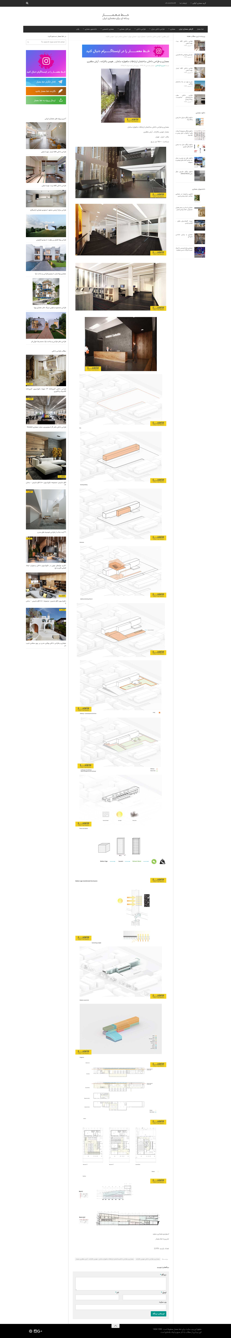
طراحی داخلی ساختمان (153, 36)
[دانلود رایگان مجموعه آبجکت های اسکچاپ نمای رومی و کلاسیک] (199, 135)
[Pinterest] (30, 1331)
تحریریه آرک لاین (160, 65)
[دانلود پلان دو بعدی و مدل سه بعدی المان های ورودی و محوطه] (199, 162)
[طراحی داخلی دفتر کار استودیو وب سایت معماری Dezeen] (46, 410)
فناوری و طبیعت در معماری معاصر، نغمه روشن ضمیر (184, 195)
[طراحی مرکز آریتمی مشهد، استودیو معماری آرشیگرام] (46, 198)
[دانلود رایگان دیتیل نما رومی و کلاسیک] (199, 121)
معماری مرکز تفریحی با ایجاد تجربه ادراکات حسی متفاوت (184, 249)
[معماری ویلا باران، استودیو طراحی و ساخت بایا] (46, 257)
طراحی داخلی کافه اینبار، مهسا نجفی (53, 151)
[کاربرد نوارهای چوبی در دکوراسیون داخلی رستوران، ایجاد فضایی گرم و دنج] (46, 550)
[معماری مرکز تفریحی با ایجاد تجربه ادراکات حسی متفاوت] (199, 252)
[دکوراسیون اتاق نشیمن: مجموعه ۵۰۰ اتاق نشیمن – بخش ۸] (46, 585)
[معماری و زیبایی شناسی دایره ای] (199, 238)
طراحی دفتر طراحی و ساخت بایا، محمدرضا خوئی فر (48, 341)
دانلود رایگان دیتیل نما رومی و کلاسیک (184, 118)
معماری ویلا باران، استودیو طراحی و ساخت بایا (50, 273)
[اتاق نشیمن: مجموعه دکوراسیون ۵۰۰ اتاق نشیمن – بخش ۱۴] (46, 456)
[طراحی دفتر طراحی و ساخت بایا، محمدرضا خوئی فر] (46, 325)
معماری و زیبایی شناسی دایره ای (184, 235)
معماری (172, 29)
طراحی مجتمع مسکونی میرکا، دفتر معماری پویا (50, 307)
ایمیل (163, 1292)
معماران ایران (141, 36)
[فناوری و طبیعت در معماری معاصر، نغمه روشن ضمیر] (199, 198)
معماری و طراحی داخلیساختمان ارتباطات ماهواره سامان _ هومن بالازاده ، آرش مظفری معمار (105, 1259)
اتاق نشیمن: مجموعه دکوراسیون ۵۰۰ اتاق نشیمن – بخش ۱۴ (46, 483)
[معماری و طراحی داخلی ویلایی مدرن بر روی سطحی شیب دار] (46, 624)
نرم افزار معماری (125, 29)
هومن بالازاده (109, 36)
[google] (40, 1331)
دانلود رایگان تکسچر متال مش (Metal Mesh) (184, 172)
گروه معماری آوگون (199, 3)
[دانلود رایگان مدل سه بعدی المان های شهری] (199, 148)
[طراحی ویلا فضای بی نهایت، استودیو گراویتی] (46, 226)
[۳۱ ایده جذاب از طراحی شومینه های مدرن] (46, 509)
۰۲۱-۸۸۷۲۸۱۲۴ (170, 3)
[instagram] (35, 1331)
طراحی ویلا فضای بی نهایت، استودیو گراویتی (51, 239)
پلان (77, 29)
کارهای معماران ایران (186, 29)
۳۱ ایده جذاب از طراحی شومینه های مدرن (51, 532)
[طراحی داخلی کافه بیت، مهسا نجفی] (46, 169)
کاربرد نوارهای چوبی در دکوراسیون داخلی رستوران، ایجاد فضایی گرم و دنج (46, 567)
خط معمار (200, 29)
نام (117, 1292)
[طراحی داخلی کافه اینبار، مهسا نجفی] (46, 135)
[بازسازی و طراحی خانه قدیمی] (199, 59)
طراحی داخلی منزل (158, 29)
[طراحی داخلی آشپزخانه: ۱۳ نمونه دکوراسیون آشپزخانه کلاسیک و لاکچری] (46, 370)
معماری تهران (132, 36)
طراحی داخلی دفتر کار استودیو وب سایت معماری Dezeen (46, 427)
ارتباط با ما (183, 3)
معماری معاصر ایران (121, 36)
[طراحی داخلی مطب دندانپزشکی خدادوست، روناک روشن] (199, 99)
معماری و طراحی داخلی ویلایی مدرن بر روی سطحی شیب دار (46, 644)
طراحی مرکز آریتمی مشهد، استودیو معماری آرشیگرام (48, 210)
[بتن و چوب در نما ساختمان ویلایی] (199, 86)
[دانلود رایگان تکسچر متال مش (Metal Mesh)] (199, 175)
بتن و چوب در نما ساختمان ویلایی (184, 83)
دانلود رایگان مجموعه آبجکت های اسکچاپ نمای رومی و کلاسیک (184, 133)
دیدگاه (163, 1274)
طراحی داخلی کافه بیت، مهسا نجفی (54, 185)
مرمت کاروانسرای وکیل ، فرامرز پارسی (184, 222)
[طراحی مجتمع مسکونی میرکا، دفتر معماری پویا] (46, 291)
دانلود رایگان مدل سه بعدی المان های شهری (184, 145)
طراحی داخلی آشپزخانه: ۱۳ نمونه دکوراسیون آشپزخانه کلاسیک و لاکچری (46, 390)
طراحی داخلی (141, 29)
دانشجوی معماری (91, 29)
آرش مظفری (165, 36)
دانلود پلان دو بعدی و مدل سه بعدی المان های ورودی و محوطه (184, 160)
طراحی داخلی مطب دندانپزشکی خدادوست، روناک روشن (184, 97)
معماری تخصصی (108, 29)
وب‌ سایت (162, 1302)
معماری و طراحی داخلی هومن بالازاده (148, 1259)
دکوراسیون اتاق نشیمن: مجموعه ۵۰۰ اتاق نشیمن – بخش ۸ (46, 602)
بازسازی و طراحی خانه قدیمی (184, 55)
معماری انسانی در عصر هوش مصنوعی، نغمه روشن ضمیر (184, 208)
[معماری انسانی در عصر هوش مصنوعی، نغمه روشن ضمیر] (199, 211)
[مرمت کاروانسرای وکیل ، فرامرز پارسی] (199, 225)
